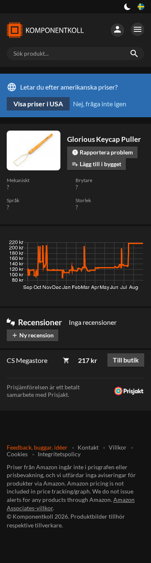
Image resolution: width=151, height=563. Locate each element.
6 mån (92, 244)
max (135, 244)
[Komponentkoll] (45, 30)
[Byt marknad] (141, 6)
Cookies (17, 454)
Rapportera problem (102, 152)
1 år (115, 244)
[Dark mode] (127, 6)
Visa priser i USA (38, 104)
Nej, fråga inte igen (99, 104)
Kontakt (88, 447)
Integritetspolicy (59, 454)
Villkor (118, 447)
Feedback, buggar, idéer (37, 447)
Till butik (126, 360)
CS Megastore (27, 360)
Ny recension (32, 335)
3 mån (67, 244)
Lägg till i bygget (96, 163)
